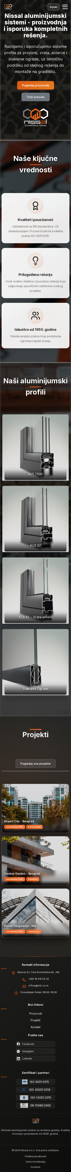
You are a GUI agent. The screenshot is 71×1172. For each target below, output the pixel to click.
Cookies (35, 1167)
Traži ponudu (35, 97)
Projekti (35, 1020)
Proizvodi (35, 1013)
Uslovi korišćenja (35, 1161)
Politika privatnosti (35, 1156)
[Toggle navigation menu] (65, 7)
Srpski (53, 7)
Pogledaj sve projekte (36, 763)
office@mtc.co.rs (38, 985)
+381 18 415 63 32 (38, 978)
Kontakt (35, 1027)
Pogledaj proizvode (35, 85)
